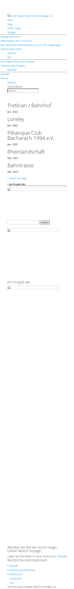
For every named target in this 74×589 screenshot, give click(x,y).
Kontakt (11, 69)
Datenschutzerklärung (22, 570)
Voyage (11, 32)
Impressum (15, 574)
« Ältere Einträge (17, 178)
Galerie (11, 53)
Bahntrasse (20, 165)
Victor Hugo (14, 28)
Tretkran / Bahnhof (29, 105)
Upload (11, 82)
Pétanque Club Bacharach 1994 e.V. (30, 135)
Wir (9, 57)
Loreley (15, 119)
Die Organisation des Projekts (18, 61)
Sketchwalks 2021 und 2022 (16, 40)
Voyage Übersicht (10, 36)
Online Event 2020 (11, 49)
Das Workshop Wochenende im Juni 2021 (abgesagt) (30, 45)
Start (10, 20)
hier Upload (59, 556)
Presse (4, 78)
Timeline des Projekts (13, 65)
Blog (9, 24)
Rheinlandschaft (26, 151)
